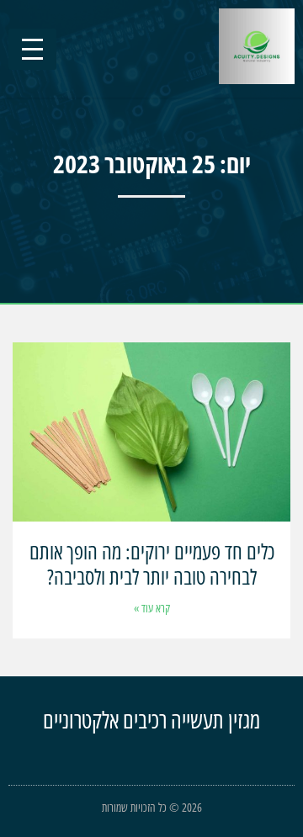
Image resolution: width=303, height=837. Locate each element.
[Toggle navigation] (32, 49)
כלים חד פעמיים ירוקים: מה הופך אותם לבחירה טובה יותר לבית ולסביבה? (151, 564)
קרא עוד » (152, 608)
